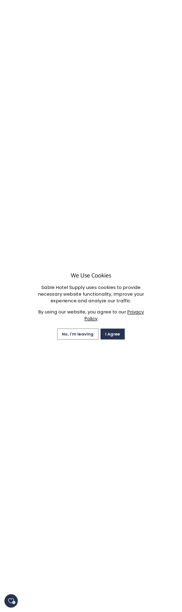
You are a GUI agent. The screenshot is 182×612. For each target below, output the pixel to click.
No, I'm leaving (78, 334)
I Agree (112, 334)
